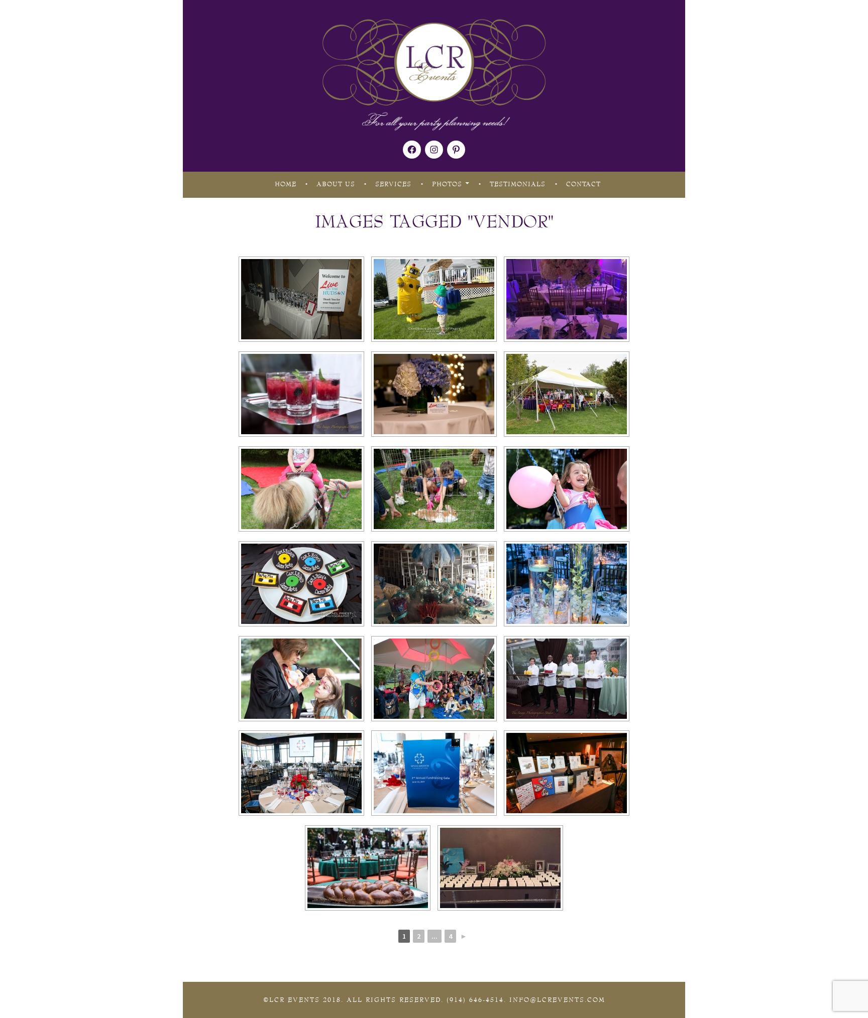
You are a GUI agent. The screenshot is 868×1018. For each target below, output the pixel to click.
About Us (335, 184)
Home (285, 184)
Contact (583, 184)
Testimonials (518, 184)
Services (393, 184)
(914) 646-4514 (475, 1000)
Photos (447, 184)
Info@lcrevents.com (557, 1000)
